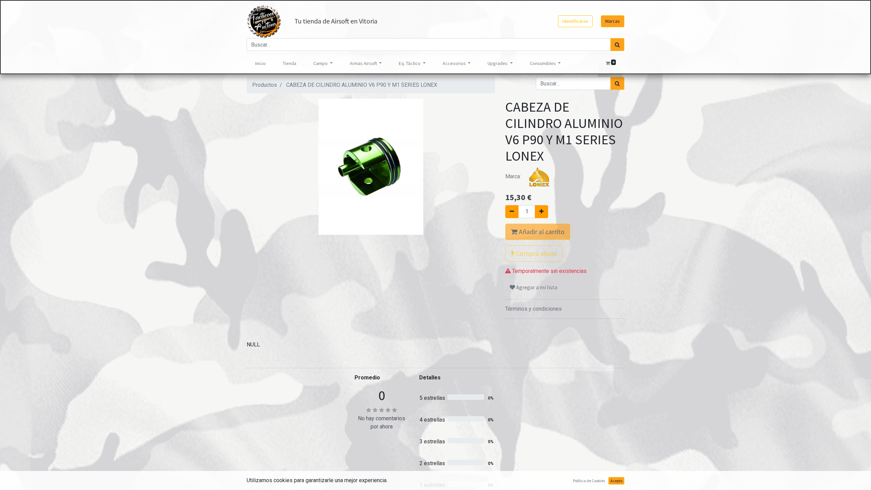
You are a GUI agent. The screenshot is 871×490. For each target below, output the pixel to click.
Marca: (513, 176)
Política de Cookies (589, 480)
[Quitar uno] (512, 211)
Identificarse (575, 21)
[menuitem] (260, 63)
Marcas (612, 21)
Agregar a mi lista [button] (536, 287)
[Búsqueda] (617, 44)
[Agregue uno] (541, 211)
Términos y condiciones (533, 309)
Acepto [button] (616, 480)
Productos (264, 85)
